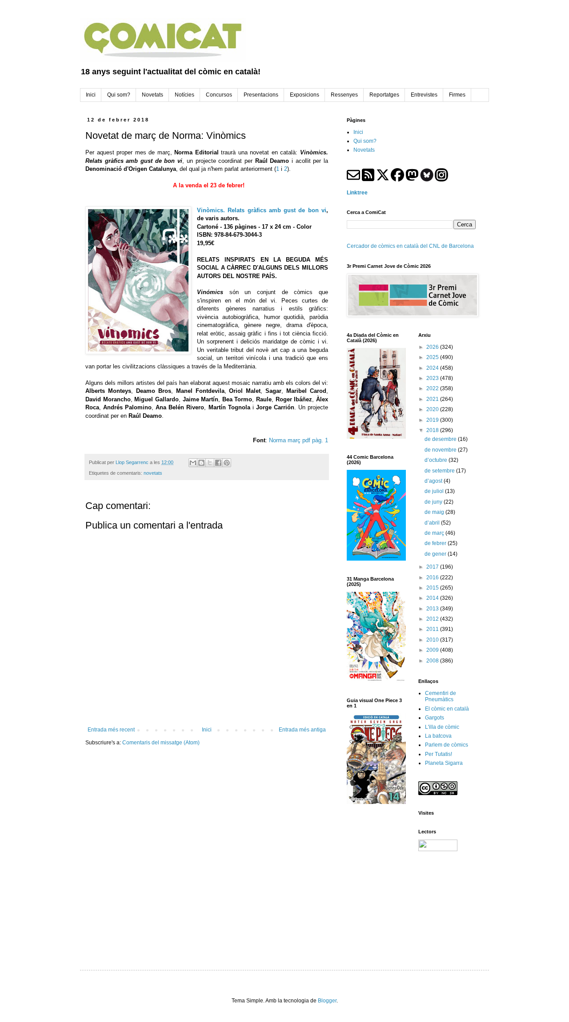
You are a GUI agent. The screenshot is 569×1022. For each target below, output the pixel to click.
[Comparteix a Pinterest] (226, 462)
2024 (433, 368)
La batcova (438, 736)
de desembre (441, 439)
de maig (435, 512)
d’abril (433, 523)
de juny (434, 502)
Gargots (434, 718)
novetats (153, 473)
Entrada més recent (111, 730)
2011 (433, 629)
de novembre (441, 450)
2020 (433, 409)
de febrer (436, 543)
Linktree (357, 193)
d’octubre (437, 460)
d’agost (434, 481)
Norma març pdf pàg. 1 (298, 440)
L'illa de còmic (442, 727)
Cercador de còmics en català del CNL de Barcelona (410, 246)
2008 (433, 661)
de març (435, 533)
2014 (433, 598)
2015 (433, 588)
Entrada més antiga (302, 730)
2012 (433, 619)
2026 (433, 347)
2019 (433, 420)
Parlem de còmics (446, 745)
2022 (433, 388)
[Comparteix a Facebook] (218, 462)
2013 (433, 609)
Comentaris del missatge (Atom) (161, 742)
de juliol (435, 491)
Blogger (327, 1001)
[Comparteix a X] (209, 462)
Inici (207, 730)
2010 (433, 640)
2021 (433, 399)
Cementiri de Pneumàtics (440, 696)
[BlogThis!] (201, 462)
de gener (436, 554)
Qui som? (365, 141)
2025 (433, 357)
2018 (433, 430)
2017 (433, 567)
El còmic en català (447, 709)
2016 (433, 577)
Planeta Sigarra (444, 763)
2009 (433, 650)
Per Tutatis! (438, 754)
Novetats (364, 150)
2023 (433, 378)
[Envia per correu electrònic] (192, 462)
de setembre (440, 471)
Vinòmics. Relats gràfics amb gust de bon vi (261, 210)
